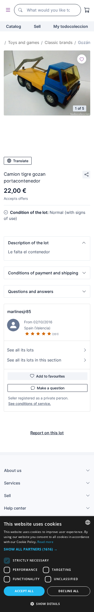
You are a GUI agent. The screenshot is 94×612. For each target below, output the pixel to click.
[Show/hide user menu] (7, 10)
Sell (37, 26)
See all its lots (20, 349)
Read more (45, 542)
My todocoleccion (70, 26)
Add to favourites (50, 376)
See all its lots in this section (34, 359)
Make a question (50, 388)
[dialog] (47, 564)
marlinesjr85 (19, 311)
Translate (20, 161)
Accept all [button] (24, 591)
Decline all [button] (68, 591)
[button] (47, 243)
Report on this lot (47, 432)
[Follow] (81, 59)
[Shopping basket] (87, 10)
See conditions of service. (29, 403)
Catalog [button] (13, 26)
